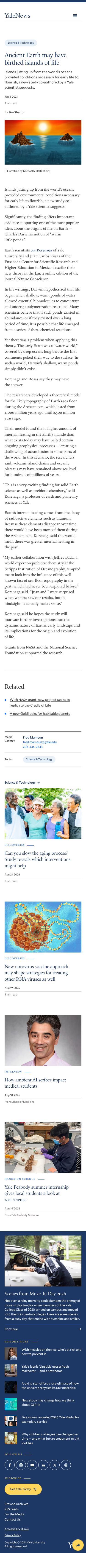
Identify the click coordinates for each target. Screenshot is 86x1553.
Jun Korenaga (41, 250)
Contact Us (13, 1519)
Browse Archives (16, 1504)
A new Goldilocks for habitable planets (40, 713)
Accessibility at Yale (17, 1529)
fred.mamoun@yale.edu (40, 742)
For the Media (14, 1514)
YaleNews (17, 16)
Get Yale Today (20, 1489)
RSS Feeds (12, 1509)
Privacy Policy (13, 1535)
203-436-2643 (33, 746)
